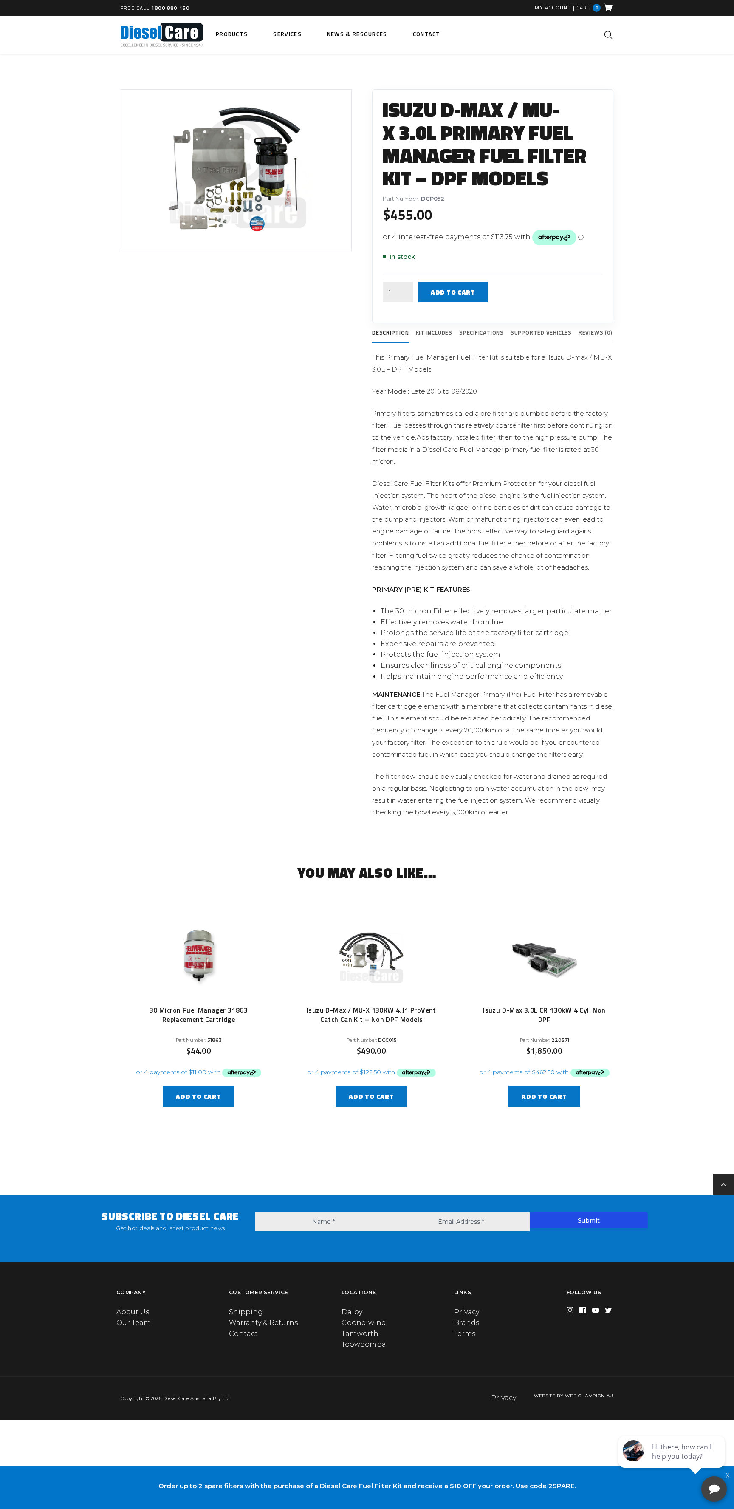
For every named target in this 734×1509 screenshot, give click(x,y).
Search (608, 35)
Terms (464, 1334)
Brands (466, 1323)
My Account (553, 7)
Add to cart (453, 292)
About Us (132, 1312)
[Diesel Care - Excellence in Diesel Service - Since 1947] (162, 35)
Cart (587, 7)
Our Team (133, 1323)
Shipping (246, 1312)
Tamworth (360, 1334)
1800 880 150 (170, 8)
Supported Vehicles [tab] (541, 332)
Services (287, 34)
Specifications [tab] (481, 332)
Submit (589, 1220)
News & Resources (357, 34)
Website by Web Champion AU (573, 1395)
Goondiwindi (365, 1323)
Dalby (352, 1312)
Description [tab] (390, 332)
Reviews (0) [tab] (596, 332)
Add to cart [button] (198, 1096)
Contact (426, 34)
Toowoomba (364, 1344)
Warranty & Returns (263, 1323)
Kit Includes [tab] (434, 332)
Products (232, 34)
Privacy (466, 1312)
